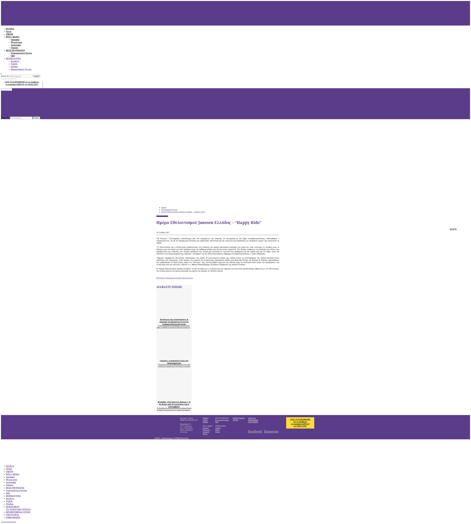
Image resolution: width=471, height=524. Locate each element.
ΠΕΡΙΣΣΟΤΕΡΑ (13, 58)
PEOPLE (206, 418)
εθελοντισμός (187, 278)
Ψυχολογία (206, 430)
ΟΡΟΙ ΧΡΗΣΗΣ (253, 422)
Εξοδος (14, 66)
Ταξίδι (217, 430)
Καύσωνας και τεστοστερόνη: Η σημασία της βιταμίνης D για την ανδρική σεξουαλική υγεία (174, 321)
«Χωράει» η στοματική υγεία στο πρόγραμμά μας (174, 362)
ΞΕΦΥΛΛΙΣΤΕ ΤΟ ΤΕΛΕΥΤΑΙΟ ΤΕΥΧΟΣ (18, 508)
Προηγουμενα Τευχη (21, 69)
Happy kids (164, 278)
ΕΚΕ (13, 55)
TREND (205, 422)
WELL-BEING (12, 474)
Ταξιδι (14, 64)
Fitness (14, 47)
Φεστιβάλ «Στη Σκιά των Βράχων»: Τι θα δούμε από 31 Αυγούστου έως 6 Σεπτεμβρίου (174, 404)
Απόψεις (218, 428)
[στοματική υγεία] (179, 356)
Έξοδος (217, 432)
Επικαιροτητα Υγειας (21, 53)
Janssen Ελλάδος (175, 278)
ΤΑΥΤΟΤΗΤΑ (12, 514)
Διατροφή (206, 432)
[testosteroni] (179, 315)
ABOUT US (252, 418)
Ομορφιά (206, 428)
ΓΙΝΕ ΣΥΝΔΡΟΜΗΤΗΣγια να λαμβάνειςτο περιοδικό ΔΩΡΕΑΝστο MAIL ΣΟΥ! (300, 422)
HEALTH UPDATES (15, 50)
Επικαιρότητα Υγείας (162, 216)
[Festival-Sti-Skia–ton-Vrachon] (179, 398)
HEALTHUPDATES (15, 487)
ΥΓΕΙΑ (205, 420)
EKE (158, 278)
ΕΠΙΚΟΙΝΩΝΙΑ (253, 420)
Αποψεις (15, 61)
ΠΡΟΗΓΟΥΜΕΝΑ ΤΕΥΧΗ (18, 512)
